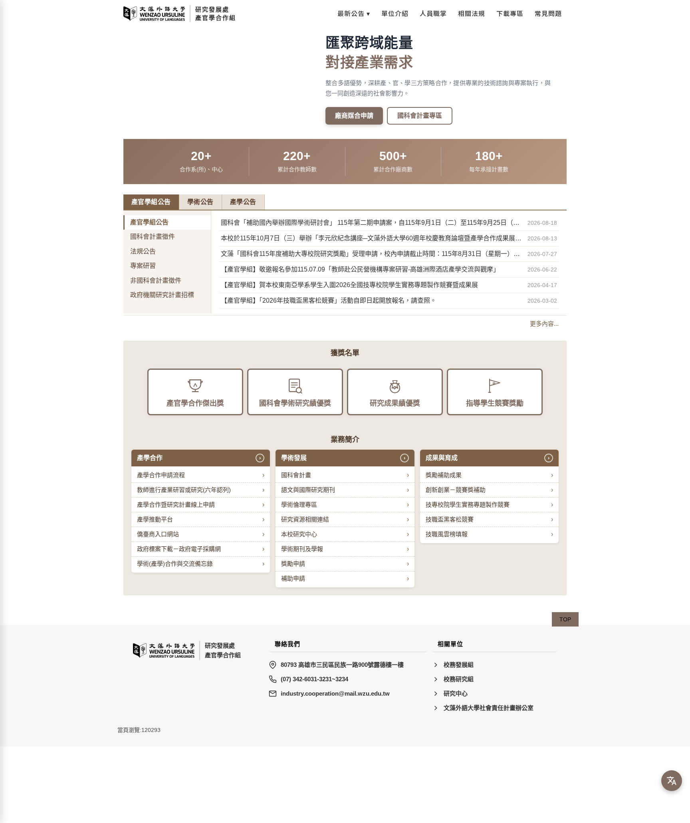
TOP (565, 619)
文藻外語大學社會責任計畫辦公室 (488, 707)
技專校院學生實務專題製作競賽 (489, 504)
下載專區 (509, 13)
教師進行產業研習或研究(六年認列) (200, 489)
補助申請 (344, 578)
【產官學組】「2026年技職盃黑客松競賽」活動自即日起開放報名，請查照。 (328, 300)
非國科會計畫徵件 (155, 280)
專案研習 (143, 265)
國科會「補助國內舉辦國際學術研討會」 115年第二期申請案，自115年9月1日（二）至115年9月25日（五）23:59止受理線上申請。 (372, 222)
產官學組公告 (151, 201)
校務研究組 (459, 679)
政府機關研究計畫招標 (162, 295)
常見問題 (548, 13)
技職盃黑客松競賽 (489, 519)
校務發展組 (459, 664)
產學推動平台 (200, 519)
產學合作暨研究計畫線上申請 (200, 504)
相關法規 (471, 13)
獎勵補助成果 (489, 475)
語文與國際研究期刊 (344, 489)
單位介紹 (394, 13)
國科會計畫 (344, 475)
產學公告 (243, 201)
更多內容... (544, 323)
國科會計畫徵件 (152, 236)
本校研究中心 (344, 534)
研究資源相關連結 (344, 519)
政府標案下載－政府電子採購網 (200, 548)
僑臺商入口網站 (200, 534)
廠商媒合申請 (354, 115)
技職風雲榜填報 (489, 534)
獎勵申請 (344, 563)
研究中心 (456, 693)
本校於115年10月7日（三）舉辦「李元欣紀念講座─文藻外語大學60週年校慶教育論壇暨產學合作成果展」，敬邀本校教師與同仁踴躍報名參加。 (372, 238)
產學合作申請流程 (200, 475)
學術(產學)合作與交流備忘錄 (200, 563)
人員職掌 (433, 13)
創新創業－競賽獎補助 (489, 489)
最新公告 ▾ (353, 13)
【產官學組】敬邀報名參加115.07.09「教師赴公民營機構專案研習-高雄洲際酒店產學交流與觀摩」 (360, 269)
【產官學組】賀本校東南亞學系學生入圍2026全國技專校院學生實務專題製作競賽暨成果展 (349, 285)
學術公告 (200, 201)
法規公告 (143, 251)
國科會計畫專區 (419, 115)
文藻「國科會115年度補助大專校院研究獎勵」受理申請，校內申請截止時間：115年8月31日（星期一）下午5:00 (372, 253)
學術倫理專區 (344, 504)
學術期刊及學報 (344, 548)
